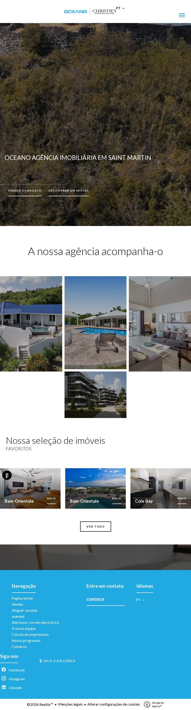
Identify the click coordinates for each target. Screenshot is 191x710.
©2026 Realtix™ (40, 704)
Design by (158, 704)
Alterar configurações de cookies (113, 704)
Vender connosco (25, 190)
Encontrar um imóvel (69, 190)
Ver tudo (95, 526)
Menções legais (70, 704)
